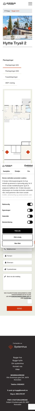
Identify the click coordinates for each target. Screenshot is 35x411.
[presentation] (5, 28)
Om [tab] (28, 171)
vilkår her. (27, 298)
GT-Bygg (7, 11)
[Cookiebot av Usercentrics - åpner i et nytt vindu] (25, 166)
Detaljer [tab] (17, 171)
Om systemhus (17, 363)
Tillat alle (17, 231)
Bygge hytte (18, 360)
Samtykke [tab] (6, 171)
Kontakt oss (17, 366)
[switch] (30, 210)
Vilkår (17, 369)
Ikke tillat (17, 243)
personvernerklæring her (20, 296)
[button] (30, 3)
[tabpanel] (17, 279)
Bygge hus (17, 357)
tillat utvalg (17, 237)
